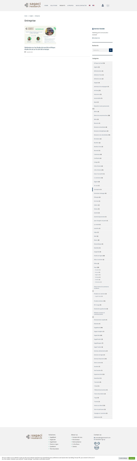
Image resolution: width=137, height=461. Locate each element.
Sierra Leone (97, 362)
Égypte (96, 181)
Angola (96, 82)
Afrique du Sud (98, 63)
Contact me (96, 38)
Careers (74, 446)
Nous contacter (81, 5)
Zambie (97, 279)
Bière (95, 119)
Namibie (96, 248)
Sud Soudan (97, 370)
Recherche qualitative (100, 309)
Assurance (97, 94)
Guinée (96, 213)
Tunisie (96, 401)
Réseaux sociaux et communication (99, 313)
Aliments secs (98, 79)
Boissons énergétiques (100, 131)
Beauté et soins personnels (101, 106)
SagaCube (97, 335)
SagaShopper (97, 343)
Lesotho (96, 228)
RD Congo (96, 305)
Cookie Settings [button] (123, 458)
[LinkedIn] (95, 443)
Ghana (96, 209)
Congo (96, 162)
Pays (95, 267)
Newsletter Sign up (100, 439)
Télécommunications (100, 390)
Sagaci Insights (98, 331)
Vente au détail (98, 405)
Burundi (96, 150)
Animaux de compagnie (100, 86)
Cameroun (97, 154)
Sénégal (97, 277)
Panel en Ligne (54, 444)
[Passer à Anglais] (89, 5)
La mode (96, 224)
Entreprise (97, 189)
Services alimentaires (100, 351)
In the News (75, 444)
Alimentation (97, 71)
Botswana (97, 139)
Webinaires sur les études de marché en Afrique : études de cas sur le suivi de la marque (39, 48)
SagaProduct (98, 296)
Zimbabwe (97, 282)
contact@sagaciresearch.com (102, 437)
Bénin (95, 111)
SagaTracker (97, 347)
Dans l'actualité (98, 174)
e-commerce (97, 178)
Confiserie (97, 158)
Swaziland (97, 378)
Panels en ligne (98, 255)
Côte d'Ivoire (97, 166)
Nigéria (96, 274)
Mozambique (97, 244)
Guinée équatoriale (99, 216)
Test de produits (54, 448)
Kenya (96, 272)
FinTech (96, 201)
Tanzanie (96, 382)
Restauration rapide (99, 320)
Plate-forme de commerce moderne (101, 287)
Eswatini (97, 270)
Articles (96, 90)
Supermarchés (98, 374)
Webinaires (97, 417)
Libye (95, 232)
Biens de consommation (101, 115)
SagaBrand (97, 327)
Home (46, 5)
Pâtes (95, 263)
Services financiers (99, 358)
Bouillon (96, 142)
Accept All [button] (132, 458)
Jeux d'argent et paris (100, 220)
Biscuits (96, 123)
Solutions (53, 5)
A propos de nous (77, 437)
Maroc (96, 240)
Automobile (97, 98)
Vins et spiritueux (99, 409)
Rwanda (96, 323)
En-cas (96, 185)
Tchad (96, 386)
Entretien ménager (99, 193)
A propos (70, 5)
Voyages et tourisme (100, 413)
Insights (62, 5)
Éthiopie (96, 197)
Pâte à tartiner (98, 259)
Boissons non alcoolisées (101, 135)
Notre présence (76, 442)
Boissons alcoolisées (99, 127)
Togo (95, 397)
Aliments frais (98, 75)
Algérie (96, 67)
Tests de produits (99, 394)
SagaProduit (97, 339)
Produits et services (99, 294)
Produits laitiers (98, 301)
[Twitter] (98, 443)
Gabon (96, 205)
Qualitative (53, 446)
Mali (95, 236)
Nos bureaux (75, 439)
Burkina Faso (97, 146)
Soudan (96, 366)
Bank (95, 102)
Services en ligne (98, 355)
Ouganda (96, 252)
